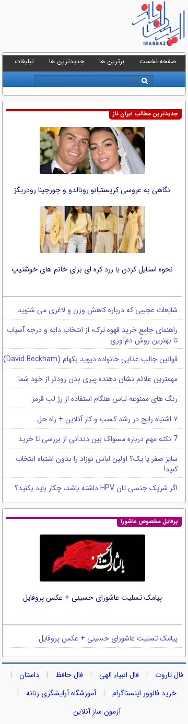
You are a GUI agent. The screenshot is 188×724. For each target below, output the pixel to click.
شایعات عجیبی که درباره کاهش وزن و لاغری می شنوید (98, 310)
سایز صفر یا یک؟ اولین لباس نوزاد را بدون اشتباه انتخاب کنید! (97, 464)
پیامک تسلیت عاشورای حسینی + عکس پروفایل (92, 597)
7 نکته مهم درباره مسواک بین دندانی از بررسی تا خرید (98, 439)
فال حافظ (69, 675)
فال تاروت (169, 675)
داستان (29, 675)
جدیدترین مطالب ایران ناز (145, 114)
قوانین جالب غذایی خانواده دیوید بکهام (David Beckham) (90, 359)
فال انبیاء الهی (119, 675)
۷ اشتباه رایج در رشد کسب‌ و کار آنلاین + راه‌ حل (107, 419)
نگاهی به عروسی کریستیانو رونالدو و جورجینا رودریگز (92, 190)
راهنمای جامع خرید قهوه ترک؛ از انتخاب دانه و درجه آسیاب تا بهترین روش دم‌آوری (92, 335)
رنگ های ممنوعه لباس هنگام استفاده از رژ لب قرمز (105, 399)
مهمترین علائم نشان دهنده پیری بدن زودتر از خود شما (98, 379)
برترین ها (111, 61)
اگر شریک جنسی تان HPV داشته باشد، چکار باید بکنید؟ (96, 488)
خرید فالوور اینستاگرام (144, 693)
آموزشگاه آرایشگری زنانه (61, 693)
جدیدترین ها (66, 61)
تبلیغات (24, 61)
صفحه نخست (157, 61)
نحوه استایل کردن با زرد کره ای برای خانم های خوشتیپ (92, 269)
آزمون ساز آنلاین (97, 711)
